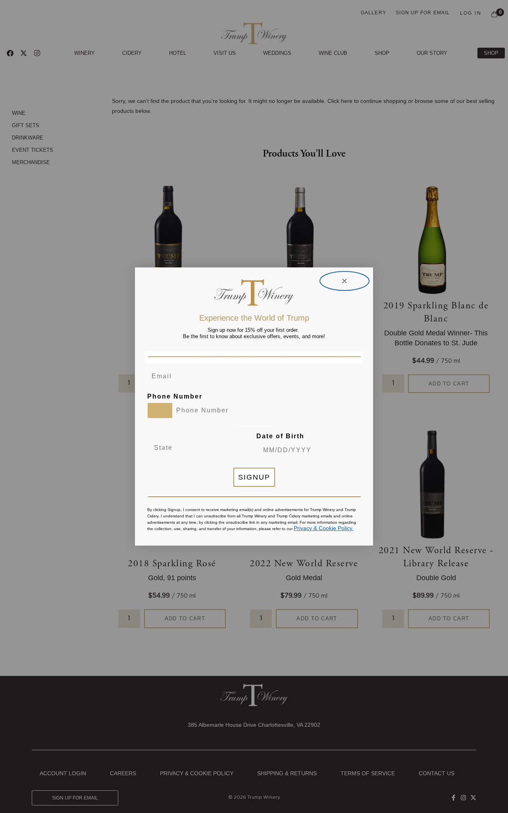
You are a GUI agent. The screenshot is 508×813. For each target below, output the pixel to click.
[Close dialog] (344, 280)
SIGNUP (254, 477)
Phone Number (174, 396)
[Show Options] (224, 447)
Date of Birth (280, 436)
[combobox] (160, 410)
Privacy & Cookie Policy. (324, 528)
